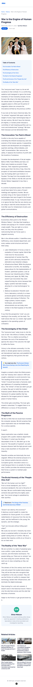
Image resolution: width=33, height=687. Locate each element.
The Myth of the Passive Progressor (12, 76)
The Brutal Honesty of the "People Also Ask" (15, 79)
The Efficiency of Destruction (11, 69)
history (4, 28)
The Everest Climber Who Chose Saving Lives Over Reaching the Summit (16, 365)
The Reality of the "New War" (10, 82)
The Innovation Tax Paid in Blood (11, 66)
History (8, 12)
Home (3, 12)
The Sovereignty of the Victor (11, 73)
